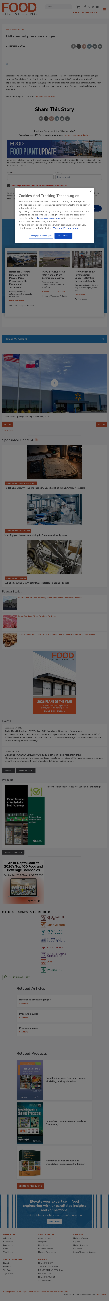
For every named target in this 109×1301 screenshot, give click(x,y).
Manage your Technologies (41, 236)
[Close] (91, 191)
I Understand (63, 236)
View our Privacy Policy (65, 228)
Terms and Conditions (48, 218)
